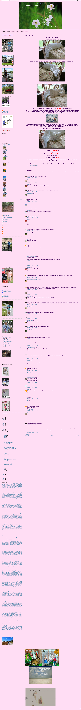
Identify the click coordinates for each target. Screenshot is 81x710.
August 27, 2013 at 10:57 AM (32, 241)
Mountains (8, 573)
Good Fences (20, 541)
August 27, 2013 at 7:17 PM (32, 318)
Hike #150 (3, 550)
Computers (20, 515)
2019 (4, 423)
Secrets (16, 603)
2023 (4, 418)
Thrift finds (8, 615)
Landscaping (15, 562)
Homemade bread (8, 552)
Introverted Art (29, 384)
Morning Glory (18, 571)
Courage (14, 517)
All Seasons (8, 485)
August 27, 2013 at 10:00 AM (32, 217)
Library (21, 563)
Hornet (18, 552)
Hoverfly (6, 555)
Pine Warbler (4, 586)
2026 (4, 414)
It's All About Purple (6, 227)
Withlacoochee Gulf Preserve (17, 628)
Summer (7, 610)
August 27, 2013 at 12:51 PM (32, 265)
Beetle (12, 493)
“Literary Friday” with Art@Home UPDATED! (10, 448)
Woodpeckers (8, 630)
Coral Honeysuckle (20, 516)
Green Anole (8, 545)
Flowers (3, 535)
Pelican (15, 582)
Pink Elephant (13, 586)
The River (4, 168)
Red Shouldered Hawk (5, 593)
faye (28, 400)
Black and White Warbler (7, 495)
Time (21, 615)
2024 (4, 417)
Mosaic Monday (7, 572)
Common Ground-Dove (5, 515)
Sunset (16, 611)
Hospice (21, 553)
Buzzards (3, 506)
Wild (13, 625)
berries (8, 494)
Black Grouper (11, 496)
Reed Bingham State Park (7, 596)
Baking (7, 491)
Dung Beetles (8, 525)
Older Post (77, 435)
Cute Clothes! (6, 437)
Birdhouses (16, 494)
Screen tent (19, 602)
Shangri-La (14, 604)
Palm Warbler (9, 581)
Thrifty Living (12, 615)
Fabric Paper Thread (6, 162)
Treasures (20, 616)
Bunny (8, 505)
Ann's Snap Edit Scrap (6, 229)
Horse (3, 553)
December (5, 431)
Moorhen (14, 571)
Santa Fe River (11, 601)
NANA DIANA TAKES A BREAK (7, 341)
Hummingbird (10, 555)
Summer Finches (6, 454)
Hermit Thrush (16, 549)
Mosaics (12, 572)
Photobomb (21, 583)
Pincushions (20, 585)
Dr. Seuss (9, 524)
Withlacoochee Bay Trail (9, 628)
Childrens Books (4, 512)
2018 (4, 424)
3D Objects (17, 483)
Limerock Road (13, 564)
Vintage (18, 620)
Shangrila (17, 604)
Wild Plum (11, 626)
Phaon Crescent (4, 583)
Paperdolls (18, 581)
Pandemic (16, 581)
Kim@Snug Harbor (30, 320)
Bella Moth (19, 493)
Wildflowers (3, 627)
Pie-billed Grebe (20, 584)
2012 (4, 474)
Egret (5, 528)
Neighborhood (4, 575)
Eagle (19, 525)
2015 (4, 428)
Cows (18, 517)
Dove (19, 523)
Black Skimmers (18, 496)
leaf (11, 563)
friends (7, 537)
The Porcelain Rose (30, 412)
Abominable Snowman (15, 484)
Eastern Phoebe (12, 527)
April (4, 469)
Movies (17, 573)
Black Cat (15, 495)
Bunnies (6, 505)
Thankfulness (12, 614)
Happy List (11, 548)
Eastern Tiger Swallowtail (17, 527)
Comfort (7, 514)
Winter (21, 627)
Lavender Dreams (8, 563)
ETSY (21, 528)
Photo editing (17, 583)
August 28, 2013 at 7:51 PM (32, 382)
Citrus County (10, 513)
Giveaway (10, 539)
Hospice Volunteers (4, 554)
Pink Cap (10, 586)
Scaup (9, 602)
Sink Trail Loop (13, 606)
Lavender (21, 562)
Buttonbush (21, 505)
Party (3, 582)
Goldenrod (3, 541)
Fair (5, 529)
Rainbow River (12, 590)
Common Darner (20, 514)
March (5, 470)
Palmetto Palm (12, 581)
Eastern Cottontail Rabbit (16, 526)
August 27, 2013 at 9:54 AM (32, 208)
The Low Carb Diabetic (6, 223)
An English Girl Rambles (6, 233)
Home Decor (18, 551)
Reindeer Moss (16, 596)
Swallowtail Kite (6, 613)
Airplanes (3, 485)
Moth (14, 572)
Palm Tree (5, 581)
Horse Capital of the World (7, 553)
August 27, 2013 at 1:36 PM (32, 277)
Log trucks (17, 565)
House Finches (20, 554)
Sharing (19, 604)
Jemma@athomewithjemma (31, 347)
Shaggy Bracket (5, 604)
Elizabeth (28, 239)
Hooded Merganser (15, 552)
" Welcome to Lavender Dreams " (40, 3)
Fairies (7, 529)
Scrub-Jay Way (5, 603)
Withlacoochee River (5, 629)
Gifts (7, 539)
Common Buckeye (15, 514)
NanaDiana (28, 306)
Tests (2, 614)
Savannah (19, 601)
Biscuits (3, 495)
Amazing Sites (19, 486)
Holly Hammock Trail (10, 551)
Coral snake (3, 517)
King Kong (11, 561)
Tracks (12, 616)
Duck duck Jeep (17, 524)
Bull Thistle (15, 504)
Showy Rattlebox (4, 606)
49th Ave (21, 483)
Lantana (18, 562)
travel (18, 616)
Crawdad (13, 518)
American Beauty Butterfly (7, 487)
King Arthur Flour (8, 561)
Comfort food (9, 514)
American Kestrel (19, 487)
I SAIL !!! (5, 458)
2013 (4, 430)
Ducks (3, 525)
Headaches (3, 549)
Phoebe (14, 583)
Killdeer (3, 561)
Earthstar (21, 525)
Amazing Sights (14, 486)
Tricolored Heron (16, 617)
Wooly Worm (19, 630)
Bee (8, 493)
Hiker (5, 550)
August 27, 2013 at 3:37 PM (32, 294)
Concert (3, 516)
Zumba (17, 634)
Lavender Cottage (4, 563)
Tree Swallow (6, 617)
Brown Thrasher (8, 504)
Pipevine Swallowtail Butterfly (18, 586)
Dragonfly (11, 524)
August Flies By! (6, 441)
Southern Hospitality (6, 339)
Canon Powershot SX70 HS (7, 508)
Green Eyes (17, 545)
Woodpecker (5, 630)
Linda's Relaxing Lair (6, 215)
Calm (7, 506)
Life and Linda (5, 225)
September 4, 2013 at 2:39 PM (32, 432)
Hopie (28, 311)
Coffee (4, 514)
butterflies (10, 505)
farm (21, 529)
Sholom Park (16, 605)
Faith (9, 529)
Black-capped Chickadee (13, 497)
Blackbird (14, 498)
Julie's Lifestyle (29, 329)
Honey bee (11, 552)
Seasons (14, 603)
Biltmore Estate (12, 494)
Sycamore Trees (17, 613)
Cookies (10, 516)
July (4, 465)
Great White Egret (19, 544)
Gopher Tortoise (9, 542)
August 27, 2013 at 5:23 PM (32, 304)
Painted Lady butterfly (10, 580)
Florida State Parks (6, 297)
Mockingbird (15, 570)
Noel (13, 575)
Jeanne (28, 315)
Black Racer (14, 496)
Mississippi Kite (11, 570)
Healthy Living (9, 549)
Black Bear (12, 495)
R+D (3, 110)
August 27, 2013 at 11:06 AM (32, 254)
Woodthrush (15, 630)
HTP (7, 555)
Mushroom (12, 574)
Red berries (10, 592)
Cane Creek (18, 507)
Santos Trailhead (16, 601)
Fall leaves (12, 529)
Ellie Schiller (7, 528)
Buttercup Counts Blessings (7, 343)
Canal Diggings (10, 507)
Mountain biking (4, 573)
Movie (15, 573)
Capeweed (17, 508)
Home (52, 435)
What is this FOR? (6, 460)
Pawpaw (9, 582)
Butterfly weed (17, 505)
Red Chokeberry (14, 592)
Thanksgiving (16, 614)
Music (18, 574)
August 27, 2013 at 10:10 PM (32, 338)
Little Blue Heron (7, 565)
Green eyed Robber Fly (12, 545)
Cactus (5, 506)
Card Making (20, 508)
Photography (4, 584)
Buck (10, 504)
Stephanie (28, 210)
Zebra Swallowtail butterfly (9, 634)
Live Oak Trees (12, 565)
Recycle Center (16, 591)
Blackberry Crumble (10, 498)
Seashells (11, 603)
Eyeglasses (3, 529)
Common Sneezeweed (11, 515)
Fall (10, 529)
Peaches (13, 582)
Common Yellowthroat (16, 515)
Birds (19, 494)
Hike (21, 549)
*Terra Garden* (5, 193)
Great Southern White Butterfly (13, 544)
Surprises (8, 612)
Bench (5, 494)
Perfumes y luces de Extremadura (8, 217)
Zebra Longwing (4, 634)
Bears (16, 492)
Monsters (6, 571)
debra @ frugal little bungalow (31, 256)
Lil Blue (5, 564)
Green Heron (20, 545)
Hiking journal (10, 550)
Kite (17, 561)
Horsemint (16, 553)
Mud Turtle (20, 573)
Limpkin (21, 564)
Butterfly (13, 505)
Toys (10, 616)
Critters (18, 518)
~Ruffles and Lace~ (6, 438)
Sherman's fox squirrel (9, 605)
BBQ (11, 492)
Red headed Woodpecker (19, 592)
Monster (3, 571)
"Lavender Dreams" (6, 156)
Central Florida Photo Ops (7, 291)
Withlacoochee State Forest (12, 629)
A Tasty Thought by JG (6, 345)
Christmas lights (7, 513)
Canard (13, 507)
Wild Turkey (17, 626)
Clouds (21, 513)
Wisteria (3, 628)
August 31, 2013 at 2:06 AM (32, 424)
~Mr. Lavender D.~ (5, 112)
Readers (5, 591)
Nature (21, 574)
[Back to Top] (80, 709)
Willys (10, 627)
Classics (13, 513)
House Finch (16, 554)
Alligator (12, 485)
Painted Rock (15, 580)
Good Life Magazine (4, 542)
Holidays (5, 551)
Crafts (11, 518)
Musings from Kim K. (30, 336)
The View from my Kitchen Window (9, 447)
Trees (9, 617)
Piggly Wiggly (8, 585)
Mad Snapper (5, 221)
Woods (13, 630)
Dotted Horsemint (16, 523)
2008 (4, 479)
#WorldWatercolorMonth (7, 483)
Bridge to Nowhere (15, 503)
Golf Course (14, 541)
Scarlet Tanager (6, 602)
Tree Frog (3, 617)
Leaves (13, 563)
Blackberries (5, 498)
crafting (8, 518)
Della (28, 203)
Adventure (20, 484)
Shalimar (8, 604)
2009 (4, 478)
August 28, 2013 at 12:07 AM (32, 358)
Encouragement (12, 528)
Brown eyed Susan (20, 503)
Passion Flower (6, 582)
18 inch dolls (11, 483)
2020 (14, 483)
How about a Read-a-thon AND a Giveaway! (10, 459)
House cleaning (13, 554)
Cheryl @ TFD (29, 372)
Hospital (8, 554)
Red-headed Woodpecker (11, 594)
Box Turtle (8, 503)
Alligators (14, 485)
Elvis (9, 528)
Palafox (3, 581)
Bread (10, 503)
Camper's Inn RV (17, 506)
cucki (28, 198)
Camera (12, 506)
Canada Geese (4, 507)
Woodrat (11, 630)
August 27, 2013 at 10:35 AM (32, 230)
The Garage (19, 614)
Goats (5, 540)
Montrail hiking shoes (10, 571)
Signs (7, 606)
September (5, 435)
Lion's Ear (3, 565)
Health (6, 549)
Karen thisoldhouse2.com (31, 377)
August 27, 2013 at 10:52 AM (32, 237)
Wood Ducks (18, 629)
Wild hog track (7, 626)
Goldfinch (6, 541)
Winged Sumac (13, 627)
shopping (20, 605)
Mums (9, 574)
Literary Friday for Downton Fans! (8, 442)
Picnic (17, 584)
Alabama (6, 485)
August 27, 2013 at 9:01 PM (32, 327)
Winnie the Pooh (18, 627)
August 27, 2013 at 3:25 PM (32, 289)
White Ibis (3, 624)
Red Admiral (20, 591)
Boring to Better (4, 503)
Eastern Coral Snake (10, 526)
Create (16, 518)
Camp (14, 506)
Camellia (9, 506)
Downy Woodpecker (5, 524)
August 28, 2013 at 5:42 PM (32, 375)
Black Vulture (8, 497)
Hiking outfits (14, 550)
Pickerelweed (14, 584)
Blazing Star (16, 498)
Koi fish (7, 562)
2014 (4, 429)
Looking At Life (5, 150)
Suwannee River (11, 612)
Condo (5, 516)
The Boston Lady (29, 286)
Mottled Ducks (20, 572)
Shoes (14, 605)
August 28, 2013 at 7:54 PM (32, 387)
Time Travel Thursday (5, 616)
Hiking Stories (17, 550)
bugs (13, 504)
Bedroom (7, 493)
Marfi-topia (28, 360)
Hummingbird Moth (15, 555)
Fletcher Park (9, 532)
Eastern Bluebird (4, 526)
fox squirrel (16, 536)
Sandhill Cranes (6, 601)
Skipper (18, 606)
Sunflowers (13, 611)
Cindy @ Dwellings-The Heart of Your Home (33, 279)
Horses (19, 553)
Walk (10, 621)
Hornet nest (20, 552)
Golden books (17, 540)
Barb (28, 219)
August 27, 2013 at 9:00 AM (32, 177)
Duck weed (20, 524)
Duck (13, 524)
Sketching (16, 606)
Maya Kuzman (29, 296)
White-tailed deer (10, 625)
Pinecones (7, 586)
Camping (20, 506)
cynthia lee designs (30, 340)
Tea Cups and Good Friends (8, 464)
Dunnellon (11, 525)
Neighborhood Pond (8, 575)
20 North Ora (29, 267)
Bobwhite (12, 502)
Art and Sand (29, 232)
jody (28, 184)
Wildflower (20, 626)
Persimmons (20, 582)
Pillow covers (17, 585)
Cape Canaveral (13, 508)
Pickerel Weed (10, 584)
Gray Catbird (11, 543)
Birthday (21, 494)
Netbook (12, 575)
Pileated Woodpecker (13, 585)
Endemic (15, 528)
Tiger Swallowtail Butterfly (17, 615)
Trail (13, 616)
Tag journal (21, 613)
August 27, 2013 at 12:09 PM (32, 260)
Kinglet (16, 561)
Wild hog (4, 626)
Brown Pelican (3, 504)
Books (21, 502)
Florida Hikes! (5, 287)
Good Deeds (17, 541)
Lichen (3, 564)
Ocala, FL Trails (5, 295)
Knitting (5, 562)
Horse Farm (13, 553)
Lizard (15, 565)
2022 (4, 419)
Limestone (18, 564)
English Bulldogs (18, 528)
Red (18, 591)
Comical (12, 514)
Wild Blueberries (19, 625)
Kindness (5, 561)
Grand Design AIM (16, 542)
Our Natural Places (5, 290)
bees (10, 493)
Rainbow (8, 590)
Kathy (28, 291)
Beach (13, 492)
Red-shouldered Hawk (18, 594)
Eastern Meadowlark (7, 527)
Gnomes (3, 540)
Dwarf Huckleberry (16, 525)
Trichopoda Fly (12, 617)
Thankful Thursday (7, 614)
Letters (19, 563)
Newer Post (27, 435)
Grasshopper (6, 543)
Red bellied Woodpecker (5, 592)
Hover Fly (3, 555)
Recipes (9, 591)
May (4, 468)
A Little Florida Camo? (7, 449)
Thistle (4, 615)
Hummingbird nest (20, 555)
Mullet (8, 574)
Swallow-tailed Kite (16, 612)
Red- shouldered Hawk (12, 593)
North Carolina (17, 575)
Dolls (6, 523)
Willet (9, 627)
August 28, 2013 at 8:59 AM (32, 370)
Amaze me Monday (9, 486)
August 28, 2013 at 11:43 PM (32, 398)
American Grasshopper (14, 487)
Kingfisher (14, 561)
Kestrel (18, 560)
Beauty (21, 492)
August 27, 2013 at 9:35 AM (32, 191)
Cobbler (3, 514)
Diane (28, 179)
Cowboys (16, 517)
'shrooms (3, 483)
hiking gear (7, 550)
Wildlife (7, 627)
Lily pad (7, 564)
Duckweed (5, 525)
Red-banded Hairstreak (18, 593)
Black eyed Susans (6, 496)
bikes (9, 494)
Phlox (11, 583)
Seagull (9, 603)
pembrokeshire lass (30, 193)
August (5, 436)
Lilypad (9, 564)
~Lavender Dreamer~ (5, 111)
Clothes (19, 513)
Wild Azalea (15, 625)
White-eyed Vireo (6, 625)
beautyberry (3, 493)
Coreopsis (6, 517)
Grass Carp (20, 542)
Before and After (15, 493)
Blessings (19, 498)
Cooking (13, 516)
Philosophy (8, 583)
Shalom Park (11, 604)
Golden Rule (20, 540)
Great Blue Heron (15, 543)
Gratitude (9, 543)
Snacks (21, 606)
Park (21, 581)
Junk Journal (9, 559)
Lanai (12, 562)
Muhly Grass (5, 574)
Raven (3, 591)
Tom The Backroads (6, 219)
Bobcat (7, 502)
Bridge (12, 503)
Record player (12, 591)
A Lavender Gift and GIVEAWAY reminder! (10, 452)
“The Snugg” (5, 453)
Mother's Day (16, 572)
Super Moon (5, 612)
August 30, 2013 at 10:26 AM (32, 410)
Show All (21, 199)
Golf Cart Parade (10, 541)
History (20, 550)
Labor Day (10, 562)
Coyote (20, 517)
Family (15, 529)
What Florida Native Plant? (7, 292)
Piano (7, 584)
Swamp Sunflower (13, 613)
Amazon (3, 487)
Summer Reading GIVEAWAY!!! (8, 455)
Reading (7, 591)
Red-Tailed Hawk (9, 595)
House (10, 554)
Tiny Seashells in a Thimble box (8, 443)
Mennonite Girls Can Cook (7, 337)
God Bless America (9, 540)
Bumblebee (18, 504)
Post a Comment (27, 434)
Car (18, 508)
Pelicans (17, 582)
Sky (19, 606)
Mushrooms (15, 574)
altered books (18, 485)
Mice (2, 570)
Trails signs (16, 616)
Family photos (18, 529)
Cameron (28, 422)
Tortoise (9, 616)
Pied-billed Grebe (4, 585)
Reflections (12, 596)
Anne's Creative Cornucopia (7, 231)
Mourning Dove (12, 573)
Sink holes (9, 606)
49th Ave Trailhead (5, 484)
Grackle (13, 542)
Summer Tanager (4, 611)
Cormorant (9, 517)
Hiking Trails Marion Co (6, 296)
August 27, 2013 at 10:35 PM (32, 345)
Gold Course (13, 540)
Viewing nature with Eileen (7, 144)
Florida (17, 532)
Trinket (19, 617)
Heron (19, 549)
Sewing (18, 603)
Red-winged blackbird (15, 595)
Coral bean (15, 516)
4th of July (10, 484)
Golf (7, 541)
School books (11, 602)
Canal (7, 507)
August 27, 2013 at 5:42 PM (32, 313)
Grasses (3, 543)
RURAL (28, 389)
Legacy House (16, 563)
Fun (17, 537)
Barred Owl (6, 492)
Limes (16, 564)
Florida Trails (9, 534)
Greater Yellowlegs (4, 545)
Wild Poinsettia (14, 626)
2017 (4, 425)
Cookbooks (7, 516)
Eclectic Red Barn (30, 405)
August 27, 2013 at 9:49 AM (32, 201)
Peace (11, 582)
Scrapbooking (15, 602)
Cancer (16, 507)
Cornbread (12, 517)
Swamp (9, 613)
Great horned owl (7, 544)
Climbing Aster (16, 513)
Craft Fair (4, 518)
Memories (14, 569)
